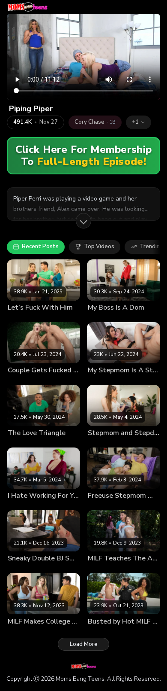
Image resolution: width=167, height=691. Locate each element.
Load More (84, 644)
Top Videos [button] (99, 246)
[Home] (27, 7)
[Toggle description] (83, 220)
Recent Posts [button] (40, 246)
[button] (138, 122)
